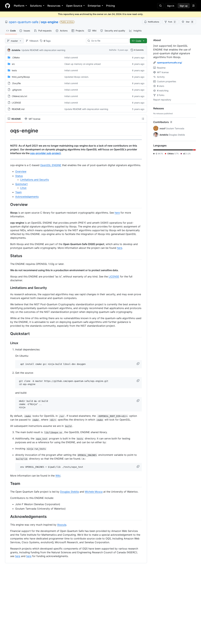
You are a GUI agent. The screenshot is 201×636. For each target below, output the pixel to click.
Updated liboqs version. (76, 76)
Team (18, 192)
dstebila (16, 50)
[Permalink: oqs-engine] (8, 130)
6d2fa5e (112, 50)
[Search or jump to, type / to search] (160, 5)
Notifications (153, 22)
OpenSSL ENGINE (50, 165)
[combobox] (108, 40)
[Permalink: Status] (8, 256)
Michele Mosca (94, 491)
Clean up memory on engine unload (82, 64)
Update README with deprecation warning (43, 50)
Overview (20, 171)
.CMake (16, 57)
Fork (171, 22)
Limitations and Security (34, 179)
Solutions (36, 5)
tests (14, 70)
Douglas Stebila (69, 491)
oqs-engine (49, 22)
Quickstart (21, 184)
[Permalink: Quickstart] (8, 333)
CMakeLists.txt (19, 96)
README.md (18, 109)
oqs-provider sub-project (45, 153)
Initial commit (71, 57)
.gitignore (17, 89)
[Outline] (143, 118)
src (13, 64)
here (117, 212)
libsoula (61, 524)
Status (19, 175)
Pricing (110, 5)
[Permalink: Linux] (8, 343)
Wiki (57, 475)
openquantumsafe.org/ (169, 62)
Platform (19, 5)
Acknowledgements (27, 196)
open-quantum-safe (23, 22)
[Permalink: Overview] (8, 204)
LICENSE (16, 102)
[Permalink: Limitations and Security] (8, 288)
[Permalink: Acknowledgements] (8, 516)
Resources (53, 5)
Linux (23, 187)
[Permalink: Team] (8, 483)
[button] (138, 363)
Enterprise (94, 5)
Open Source (74, 5)
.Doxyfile (16, 83)
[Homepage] (7, 5)
